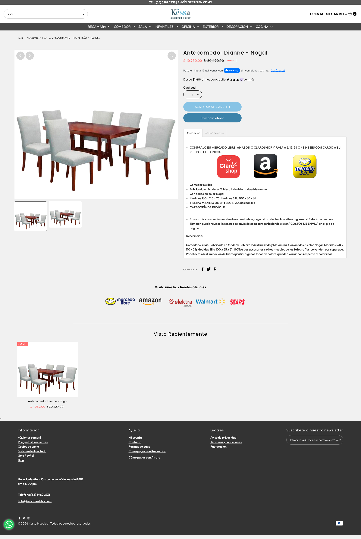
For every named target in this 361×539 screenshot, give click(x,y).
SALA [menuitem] (142, 26)
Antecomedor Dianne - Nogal (47, 401)
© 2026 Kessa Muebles (33, 523)
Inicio (20, 37)
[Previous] (20, 56)
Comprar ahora (212, 118)
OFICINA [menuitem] (188, 26)
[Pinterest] (24, 518)
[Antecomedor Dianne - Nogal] (47, 369)
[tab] (192, 133)
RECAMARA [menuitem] (97, 26)
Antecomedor (34, 37)
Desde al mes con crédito (218, 79)
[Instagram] (28, 518)
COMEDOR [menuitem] (122, 26)
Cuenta (316, 14)
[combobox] (46, 14)
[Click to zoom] (172, 56)
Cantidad (189, 87)
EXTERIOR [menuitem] (211, 26)
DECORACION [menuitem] (237, 26)
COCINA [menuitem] (262, 26)
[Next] (30, 56)
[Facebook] (19, 518)
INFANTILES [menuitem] (164, 26)
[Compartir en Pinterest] (215, 269)
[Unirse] (338, 440)
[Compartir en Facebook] (202, 269)
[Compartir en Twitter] (209, 269)
